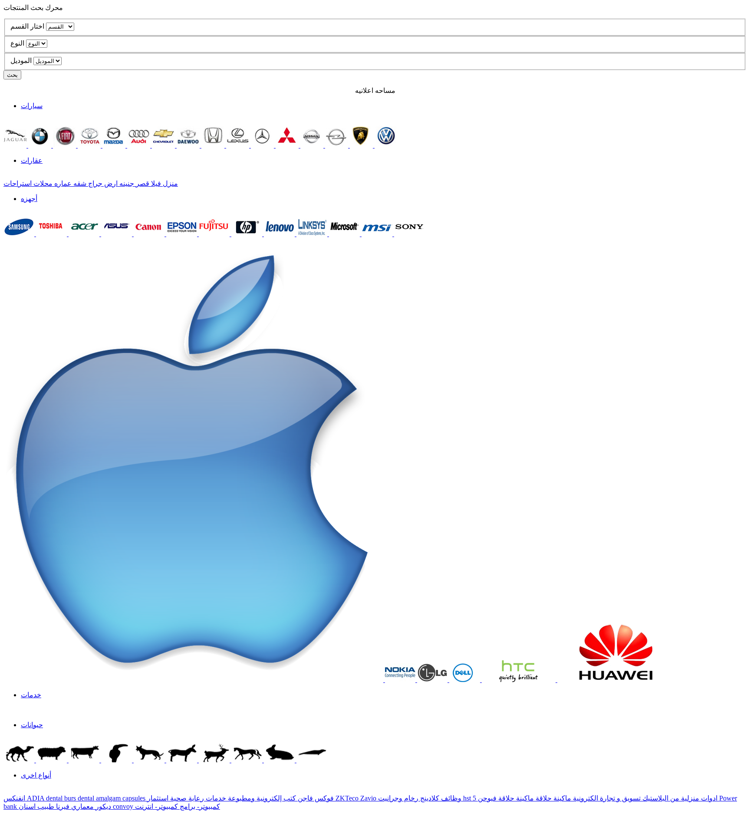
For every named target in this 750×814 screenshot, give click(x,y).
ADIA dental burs (52, 798)
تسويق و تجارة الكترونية (606, 798)
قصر (141, 183)
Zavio (369, 798)
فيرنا (61, 806)
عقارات (32, 160)
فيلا (155, 183)
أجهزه (29, 198)
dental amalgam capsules (112, 798)
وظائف (450, 798)
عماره (62, 183)
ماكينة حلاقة (552, 798)
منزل (169, 183)
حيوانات (32, 724)
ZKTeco (348, 798)
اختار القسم (27, 26)
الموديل (21, 60)
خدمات (31, 695)
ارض (110, 183)
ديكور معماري (90, 806)
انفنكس (15, 798)
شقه (79, 183)
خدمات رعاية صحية (197, 798)
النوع (17, 43)
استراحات (17, 183)
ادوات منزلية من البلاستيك (679, 798)
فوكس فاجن (315, 798)
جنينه (126, 183)
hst (468, 798)
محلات (42, 183)
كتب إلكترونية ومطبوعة (261, 798)
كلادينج (428, 798)
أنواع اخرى (36, 775)
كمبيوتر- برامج (199, 806)
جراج (94, 183)
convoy (124, 806)
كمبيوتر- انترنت (156, 806)
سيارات (32, 105)
